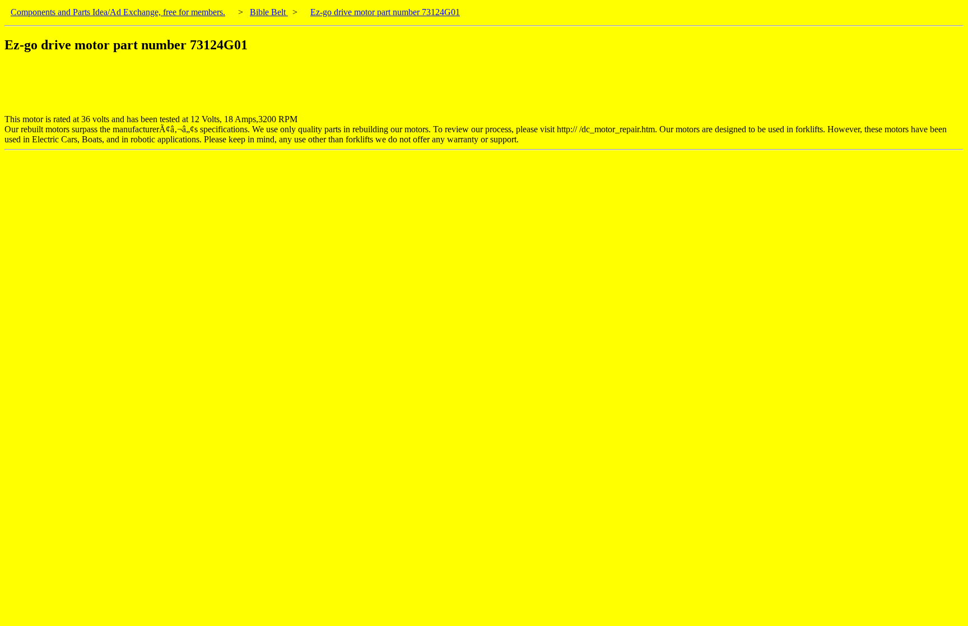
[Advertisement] (208, 89)
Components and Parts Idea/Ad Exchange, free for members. (118, 12)
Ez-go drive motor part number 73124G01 (385, 12)
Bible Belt (269, 12)
